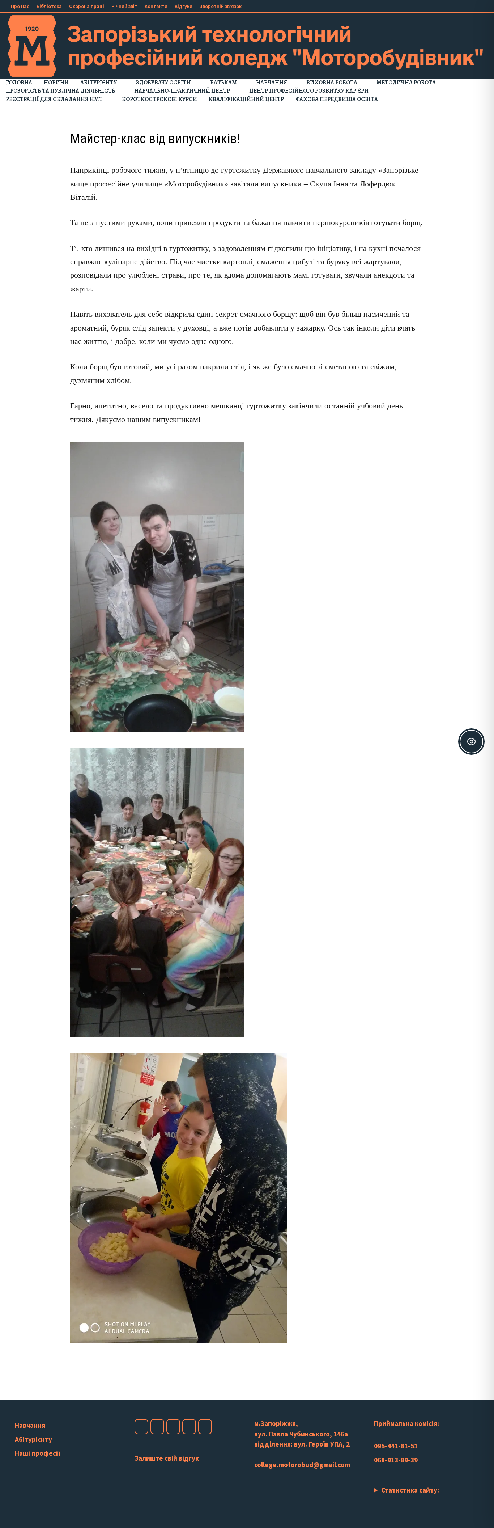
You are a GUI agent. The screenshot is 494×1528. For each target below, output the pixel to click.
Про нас (20, 6)
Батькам (223, 83)
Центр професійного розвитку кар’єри (309, 91)
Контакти (156, 6)
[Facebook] (447, 5)
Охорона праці (86, 6)
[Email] (483, 5)
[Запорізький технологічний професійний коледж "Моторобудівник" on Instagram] (157, 1426)
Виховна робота (331, 83)
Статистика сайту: (410, 1490)
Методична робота (406, 83)
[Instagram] (465, 5)
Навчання (271, 83)
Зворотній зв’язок (221, 6)
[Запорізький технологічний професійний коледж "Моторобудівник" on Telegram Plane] (205, 1426)
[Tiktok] (474, 5)
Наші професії (37, 1453)
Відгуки (183, 6)
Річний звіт (124, 6)
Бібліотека (49, 6)
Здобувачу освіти (163, 83)
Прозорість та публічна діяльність (60, 91)
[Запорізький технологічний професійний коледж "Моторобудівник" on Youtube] (173, 1426)
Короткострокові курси (159, 99)
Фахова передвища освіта (336, 99)
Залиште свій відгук (167, 1458)
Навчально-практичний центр (182, 91)
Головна (19, 83)
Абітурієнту (98, 83)
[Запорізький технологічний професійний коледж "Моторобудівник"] (247, 45)
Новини (56, 83)
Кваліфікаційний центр (246, 99)
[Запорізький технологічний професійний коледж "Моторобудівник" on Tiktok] (189, 1426)
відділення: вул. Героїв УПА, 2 (302, 1444)
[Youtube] (456, 5)
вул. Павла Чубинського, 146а (301, 1434)
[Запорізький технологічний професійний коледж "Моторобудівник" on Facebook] (141, 1426)
